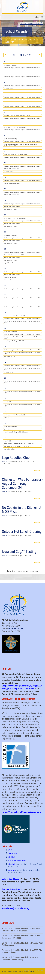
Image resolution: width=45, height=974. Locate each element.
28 (5, 412)
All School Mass (8, 88)
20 (5, 304)
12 (5, 189)
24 (5, 362)
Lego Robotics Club (9, 263)
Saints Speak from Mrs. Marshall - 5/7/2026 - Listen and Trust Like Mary (22, 958)
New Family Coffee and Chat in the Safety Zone (17, 446)
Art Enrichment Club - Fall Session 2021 (15, 127)
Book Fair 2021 (8, 402)
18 (5, 286)
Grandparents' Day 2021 (10, 277)
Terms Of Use (39, 970)
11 (5, 177)
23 (5, 347)
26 (5, 388)
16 (5, 249)
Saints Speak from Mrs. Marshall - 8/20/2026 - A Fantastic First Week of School (22, 930)
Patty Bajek (5, 462)
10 (5, 163)
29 (5, 423)
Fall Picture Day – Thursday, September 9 (15, 154)
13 (5, 201)
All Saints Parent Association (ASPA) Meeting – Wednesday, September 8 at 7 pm (20, 144)
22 (5, 328)
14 (5, 215)
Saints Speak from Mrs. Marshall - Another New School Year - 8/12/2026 (22, 937)
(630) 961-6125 (15, 628)
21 (5, 313)
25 (5, 378)
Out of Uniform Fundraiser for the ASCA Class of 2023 (19, 444)
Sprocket (31, 972)
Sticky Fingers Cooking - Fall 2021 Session (16, 341)
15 (5, 232)
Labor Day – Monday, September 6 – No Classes (17, 115)
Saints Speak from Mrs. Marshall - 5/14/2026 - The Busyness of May (22, 951)
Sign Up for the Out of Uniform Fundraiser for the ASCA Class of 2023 (22, 321)
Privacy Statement (27, 970)
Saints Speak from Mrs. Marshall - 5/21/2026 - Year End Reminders (22, 944)
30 (5, 438)
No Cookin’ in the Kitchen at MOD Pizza (15, 255)
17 (5, 269)
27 (5, 399)
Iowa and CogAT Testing (10, 209)
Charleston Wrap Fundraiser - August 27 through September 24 (22, 68)
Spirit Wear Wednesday (10, 65)
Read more (37, 470)
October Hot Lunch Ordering (12, 169)
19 (5, 295)
